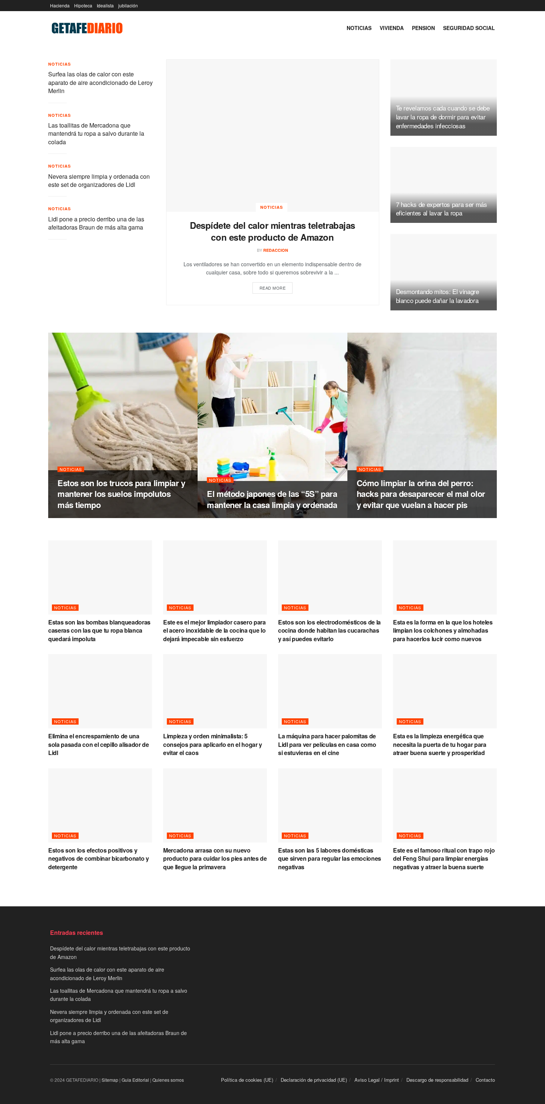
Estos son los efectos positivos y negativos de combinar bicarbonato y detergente (98, 858)
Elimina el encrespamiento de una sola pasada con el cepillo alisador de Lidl (98, 744)
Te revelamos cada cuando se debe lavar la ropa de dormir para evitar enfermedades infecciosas (443, 116)
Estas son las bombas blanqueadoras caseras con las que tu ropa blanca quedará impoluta (99, 630)
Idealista (105, 5)
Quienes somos (168, 1080)
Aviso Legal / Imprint (376, 1079)
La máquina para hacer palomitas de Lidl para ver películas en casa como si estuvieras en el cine (327, 744)
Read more (273, 288)
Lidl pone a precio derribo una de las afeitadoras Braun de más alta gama (96, 223)
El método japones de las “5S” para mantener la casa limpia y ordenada (272, 499)
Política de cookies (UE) (247, 1079)
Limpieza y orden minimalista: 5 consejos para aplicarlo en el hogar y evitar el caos (212, 744)
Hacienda (60, 5)
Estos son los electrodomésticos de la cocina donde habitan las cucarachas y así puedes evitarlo (329, 630)
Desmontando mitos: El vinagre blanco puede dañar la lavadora (437, 296)
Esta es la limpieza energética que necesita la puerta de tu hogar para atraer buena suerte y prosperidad (439, 744)
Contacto (485, 1079)
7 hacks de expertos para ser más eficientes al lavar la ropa (441, 209)
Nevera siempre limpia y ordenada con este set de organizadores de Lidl (99, 180)
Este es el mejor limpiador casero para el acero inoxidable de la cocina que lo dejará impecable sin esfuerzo (214, 630)
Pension (423, 28)
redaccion (275, 250)
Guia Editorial (135, 1080)
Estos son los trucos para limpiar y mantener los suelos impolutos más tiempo (121, 494)
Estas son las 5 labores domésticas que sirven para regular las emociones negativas (329, 858)
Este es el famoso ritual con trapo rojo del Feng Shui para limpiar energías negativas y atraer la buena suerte (444, 858)
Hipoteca (83, 5)
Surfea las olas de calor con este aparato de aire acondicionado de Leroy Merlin (100, 82)
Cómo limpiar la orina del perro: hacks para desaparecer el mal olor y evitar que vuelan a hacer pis (421, 494)
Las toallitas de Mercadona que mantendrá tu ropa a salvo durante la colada (96, 133)
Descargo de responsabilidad (437, 1079)
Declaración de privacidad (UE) (314, 1079)
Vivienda (392, 28)
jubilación (128, 5)
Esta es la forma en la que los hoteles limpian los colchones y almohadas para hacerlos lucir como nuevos (443, 630)
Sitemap (110, 1080)
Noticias (359, 28)
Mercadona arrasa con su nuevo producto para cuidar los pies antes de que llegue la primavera (215, 858)
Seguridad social (469, 28)
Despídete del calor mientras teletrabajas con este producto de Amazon (272, 231)
